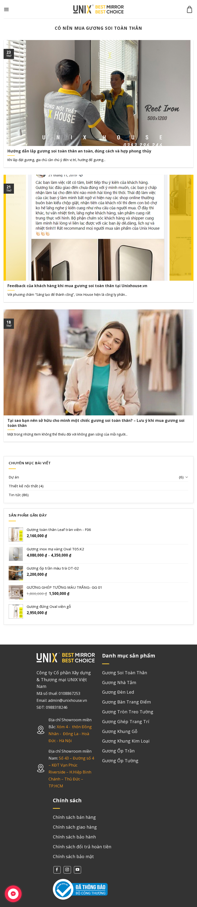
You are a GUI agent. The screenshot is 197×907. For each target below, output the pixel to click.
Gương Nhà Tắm (119, 682)
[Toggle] (186, 477)
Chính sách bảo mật (73, 856)
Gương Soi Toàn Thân (124, 672)
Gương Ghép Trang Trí (125, 721)
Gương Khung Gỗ (119, 731)
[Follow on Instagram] (67, 869)
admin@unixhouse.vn (67, 700)
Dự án (14, 477)
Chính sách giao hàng (75, 827)
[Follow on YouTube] (77, 869)
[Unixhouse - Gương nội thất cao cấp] (98, 9)
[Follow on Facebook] (57, 869)
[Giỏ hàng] (189, 9)
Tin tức (15, 494)
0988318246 (57, 707)
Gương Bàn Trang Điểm (126, 702)
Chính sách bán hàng (74, 817)
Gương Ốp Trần (118, 751)
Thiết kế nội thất (23, 485)
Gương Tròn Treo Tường (127, 712)
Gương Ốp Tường (120, 760)
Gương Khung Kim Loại (125, 741)
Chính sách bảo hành (74, 837)
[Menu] (6, 9)
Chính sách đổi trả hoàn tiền (82, 846)
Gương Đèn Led (118, 692)
